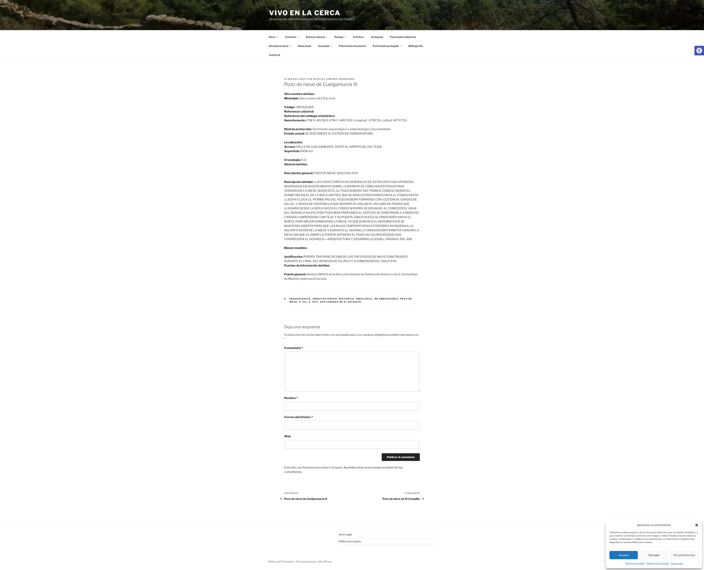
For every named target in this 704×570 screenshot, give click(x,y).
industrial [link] (364, 298)
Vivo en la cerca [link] (304, 13)
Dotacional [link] (304, 45)
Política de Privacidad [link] (658, 563)
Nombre (291, 398)
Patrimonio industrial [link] (403, 36)
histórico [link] (346, 298)
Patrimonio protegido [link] (386, 45)
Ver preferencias (684, 555)
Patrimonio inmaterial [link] (352, 45)
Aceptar (624, 555)
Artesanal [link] (377, 36)
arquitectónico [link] (325, 298)
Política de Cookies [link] (635, 563)
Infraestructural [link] (278, 45)
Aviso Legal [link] (677, 563)
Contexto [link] (290, 36)
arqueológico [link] (300, 298)
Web (287, 436)
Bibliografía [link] (415, 45)
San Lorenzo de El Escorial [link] (341, 302)
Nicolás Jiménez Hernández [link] (334, 79)
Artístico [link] (358, 36)
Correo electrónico (298, 417)
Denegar (654, 555)
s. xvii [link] (313, 302)
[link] (699, 50)
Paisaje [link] (338, 36)
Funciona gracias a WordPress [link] (314, 561)
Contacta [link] (274, 54)
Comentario (293, 348)
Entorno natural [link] (315, 36)
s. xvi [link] (303, 302)
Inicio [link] (272, 36)
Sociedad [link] (323, 45)
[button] (696, 525)
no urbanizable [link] (387, 298)
